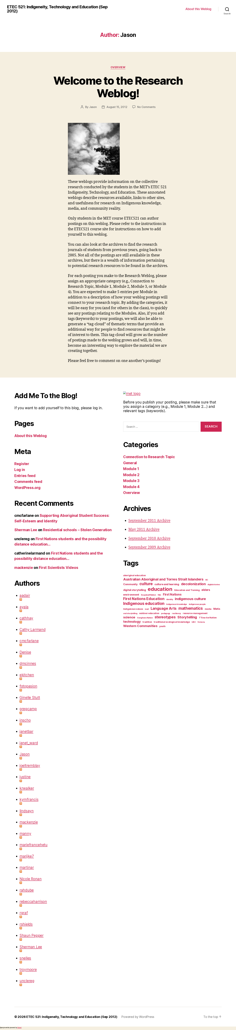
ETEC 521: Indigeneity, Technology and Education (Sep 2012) (57, 9)
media (208, 609)
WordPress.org (27, 487)
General (130, 463)
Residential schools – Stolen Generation (77, 530)
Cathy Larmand (33, 629)
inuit (147, 609)
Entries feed (25, 476)
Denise (25, 652)
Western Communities (140, 626)
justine (25, 777)
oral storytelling (130, 613)
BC (206, 580)
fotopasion (28, 686)
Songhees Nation (145, 618)
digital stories (213, 584)
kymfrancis (29, 799)
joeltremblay (30, 765)
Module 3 (131, 481)
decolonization (193, 584)
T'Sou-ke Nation (208, 617)
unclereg (27, 981)
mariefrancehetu (34, 845)
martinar (27, 867)
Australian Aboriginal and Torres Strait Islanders (163, 579)
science (129, 617)
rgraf (24, 913)
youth (162, 626)
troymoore (28, 969)
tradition (147, 622)
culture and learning (166, 584)
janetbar (26, 731)
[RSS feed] (66, 599)
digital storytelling (134, 590)
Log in (19, 470)
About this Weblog (198, 9)
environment (131, 594)
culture (146, 583)
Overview (118, 67)
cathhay (26, 618)
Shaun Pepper (32, 935)
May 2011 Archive (143, 529)
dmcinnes (28, 663)
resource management (195, 613)
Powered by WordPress (137, 1017)
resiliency (176, 613)
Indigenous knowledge (176, 604)
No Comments (146, 107)
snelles (25, 958)
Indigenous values (133, 609)
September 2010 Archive (149, 538)
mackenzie (23, 567)
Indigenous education (143, 603)
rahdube (27, 890)
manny (25, 833)
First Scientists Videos (58, 567)
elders (205, 590)
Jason (93, 107)
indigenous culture (190, 599)
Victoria (201, 622)
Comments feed (28, 481)
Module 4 (131, 487)
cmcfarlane (29, 641)
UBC (194, 622)
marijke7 (27, 856)
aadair (25, 595)
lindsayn (27, 811)
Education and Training (187, 590)
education (160, 589)
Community (130, 584)
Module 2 (131, 475)
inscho (25, 720)
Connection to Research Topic (149, 457)
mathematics (190, 608)
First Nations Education (143, 598)
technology (132, 621)
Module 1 (131, 469)
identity (169, 599)
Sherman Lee (25, 530)
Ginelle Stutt (30, 697)
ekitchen (27, 675)
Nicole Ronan (31, 879)
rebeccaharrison (33, 901)
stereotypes (165, 617)
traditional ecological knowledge (172, 622)
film (159, 595)
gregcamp (28, 709)
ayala (24, 607)
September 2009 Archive (149, 547)
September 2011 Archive (149, 520)
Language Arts (164, 608)
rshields (26, 924)
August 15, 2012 (116, 107)
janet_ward (29, 743)
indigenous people (197, 604)
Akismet (19, 1027)
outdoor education (149, 613)
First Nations (172, 594)
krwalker (27, 788)
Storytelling (187, 617)
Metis (216, 608)
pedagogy (165, 613)
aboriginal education (134, 575)
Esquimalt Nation (148, 595)
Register (21, 464)
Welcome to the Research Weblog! (118, 87)
